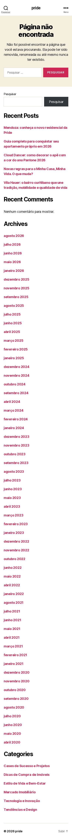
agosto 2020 (14, 707)
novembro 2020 (17, 681)
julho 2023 (12, 480)
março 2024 (13, 410)
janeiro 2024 (14, 428)
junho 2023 (13, 489)
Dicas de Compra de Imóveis (26, 775)
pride (36, 8)
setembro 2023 (16, 463)
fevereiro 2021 (15, 655)
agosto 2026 (14, 236)
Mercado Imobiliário (20, 792)
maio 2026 (12, 262)
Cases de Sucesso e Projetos (27, 766)
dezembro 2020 (17, 672)
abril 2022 (12, 585)
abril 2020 (12, 742)
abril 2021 (11, 637)
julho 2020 (12, 716)
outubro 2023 (14, 454)
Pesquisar (10, 94)
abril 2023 (12, 506)
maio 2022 (12, 576)
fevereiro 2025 (16, 349)
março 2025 (13, 340)
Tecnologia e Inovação (22, 801)
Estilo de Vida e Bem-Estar (25, 783)
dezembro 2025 (16, 279)
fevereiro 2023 (16, 524)
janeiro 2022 (14, 594)
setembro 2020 (16, 699)
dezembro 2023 (16, 437)
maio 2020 (12, 733)
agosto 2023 (14, 471)
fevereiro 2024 (16, 419)
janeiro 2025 (14, 358)
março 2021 (13, 646)
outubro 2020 (15, 690)
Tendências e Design (20, 809)
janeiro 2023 (14, 533)
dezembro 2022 (16, 541)
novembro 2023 (16, 445)
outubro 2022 (14, 559)
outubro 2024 (14, 384)
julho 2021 (12, 611)
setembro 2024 (16, 393)
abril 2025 (12, 332)
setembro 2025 (16, 297)
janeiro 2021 (13, 664)
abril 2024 (12, 402)
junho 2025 (13, 323)
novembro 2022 (16, 550)
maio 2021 (12, 629)
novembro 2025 (16, 288)
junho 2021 (12, 620)
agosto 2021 (13, 602)
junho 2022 (12, 568)
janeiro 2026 (14, 271)
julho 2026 (12, 244)
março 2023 (13, 515)
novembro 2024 (16, 375)
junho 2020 (13, 725)
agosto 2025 (14, 306)
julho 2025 (12, 314)
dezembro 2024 (16, 367)
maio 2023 (12, 498)
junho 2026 (13, 253)
